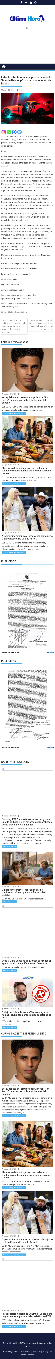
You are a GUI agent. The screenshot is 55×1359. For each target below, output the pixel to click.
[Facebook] (14, 132)
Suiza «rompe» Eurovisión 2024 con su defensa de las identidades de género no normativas (41, 324)
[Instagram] (3, 132)
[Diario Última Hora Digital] (3, 66)
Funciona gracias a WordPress (17, 1351)
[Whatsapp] (9, 132)
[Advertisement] (27, 47)
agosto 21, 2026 (10, 886)
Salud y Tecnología (9, 846)
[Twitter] (19, 132)
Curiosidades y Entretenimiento (15, 312)
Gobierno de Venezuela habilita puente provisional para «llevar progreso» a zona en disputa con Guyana (13, 326)
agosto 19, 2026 (10, 1009)
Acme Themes (27, 1354)
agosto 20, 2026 (10, 532)
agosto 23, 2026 (10, 394)
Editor (21, 90)
